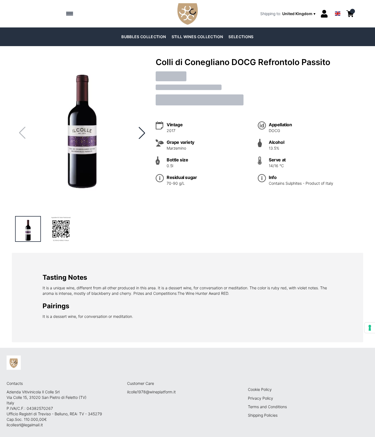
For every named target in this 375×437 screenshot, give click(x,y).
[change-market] (288, 13)
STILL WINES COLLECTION (197, 36)
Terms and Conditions (267, 406)
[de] (338, 6)
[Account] (324, 14)
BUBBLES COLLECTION (143, 36)
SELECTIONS (241, 36)
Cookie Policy (260, 389)
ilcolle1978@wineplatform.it (151, 392)
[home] (187, 13)
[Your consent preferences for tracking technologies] (370, 328)
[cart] (350, 14)
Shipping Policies (263, 415)
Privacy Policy (260, 398)
